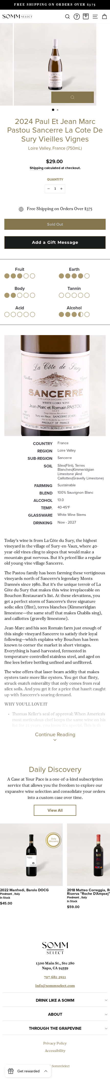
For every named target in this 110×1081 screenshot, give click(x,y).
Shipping (36, 167)
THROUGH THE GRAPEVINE (55, 1028)
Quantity (55, 179)
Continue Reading (55, 734)
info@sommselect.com (55, 986)
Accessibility (55, 1051)
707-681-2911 (55, 977)
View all (55, 810)
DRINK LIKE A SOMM (55, 1000)
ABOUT (55, 1014)
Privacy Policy (55, 1044)
